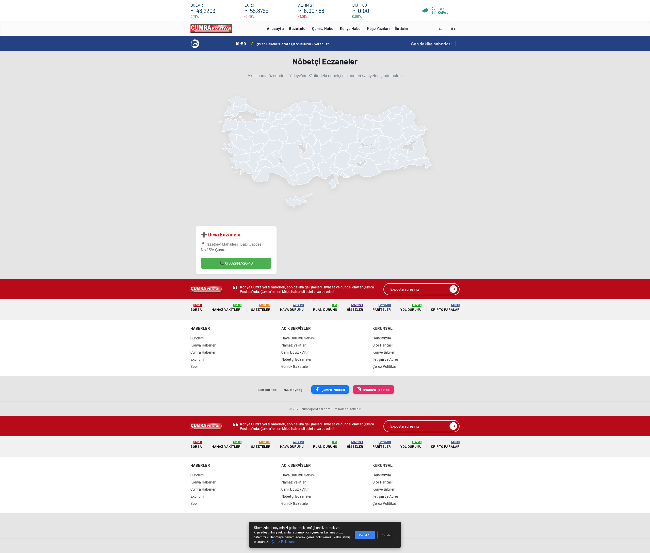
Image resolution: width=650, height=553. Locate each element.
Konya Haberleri (203, 345)
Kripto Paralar (445, 308)
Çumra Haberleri (203, 352)
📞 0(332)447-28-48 (236, 263)
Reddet (387, 535)
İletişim (401, 28)
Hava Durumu (292, 308)
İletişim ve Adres (385, 359)
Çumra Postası (333, 389)
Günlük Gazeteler (295, 366)
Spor (194, 366)
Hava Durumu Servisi (298, 338)
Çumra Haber (323, 28)
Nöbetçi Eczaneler (296, 359)
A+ (453, 28)
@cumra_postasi (376, 389)
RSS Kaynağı (293, 389)
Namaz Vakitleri (226, 308)
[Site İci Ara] (422, 30)
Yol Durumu (410, 308)
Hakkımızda (381, 338)
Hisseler (355, 308)
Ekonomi (197, 359)
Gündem (197, 338)
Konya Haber (351, 28)
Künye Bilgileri (383, 352)
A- (440, 29)
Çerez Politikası (384, 366)
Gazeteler (298, 28)
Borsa (196, 308)
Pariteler (381, 308)
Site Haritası (382, 345)
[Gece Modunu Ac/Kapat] (430, 30)
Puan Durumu (325, 308)
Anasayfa (275, 28)
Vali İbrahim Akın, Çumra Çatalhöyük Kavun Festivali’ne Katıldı (302, 44)
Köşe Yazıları (378, 28)
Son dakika (431, 43)
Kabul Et (365, 535)
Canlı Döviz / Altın (295, 352)
